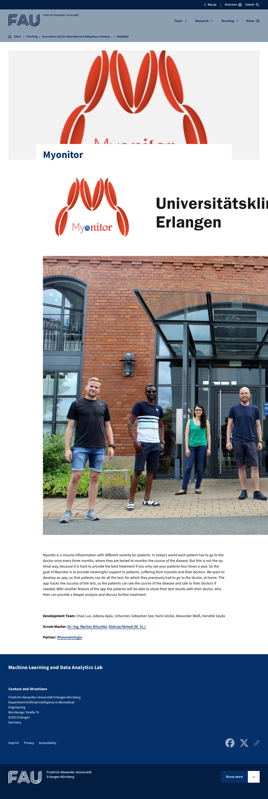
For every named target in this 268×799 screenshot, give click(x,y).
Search (249, 5)
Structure (231, 5)
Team (178, 21)
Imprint (13, 743)
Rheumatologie (69, 637)
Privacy (29, 743)
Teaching (227, 21)
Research (202, 21)
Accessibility (47, 743)
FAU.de (212, 5)
